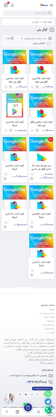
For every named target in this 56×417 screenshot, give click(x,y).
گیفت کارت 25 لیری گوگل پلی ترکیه (41, 80)
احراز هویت (50, 321)
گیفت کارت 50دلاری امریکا (41, 215)
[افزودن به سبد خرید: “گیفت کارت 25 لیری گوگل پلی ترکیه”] (37, 87)
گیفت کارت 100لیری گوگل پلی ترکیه (41, 123)
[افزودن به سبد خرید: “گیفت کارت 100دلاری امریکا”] (5, 178)
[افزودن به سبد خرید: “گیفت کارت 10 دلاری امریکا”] (31, 275)
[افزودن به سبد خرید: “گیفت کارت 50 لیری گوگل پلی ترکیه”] (10, 87)
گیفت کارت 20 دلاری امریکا (14, 215)
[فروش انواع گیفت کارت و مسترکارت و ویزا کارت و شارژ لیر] (44, 5)
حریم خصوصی (49, 328)
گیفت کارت (47, 22)
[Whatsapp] (48, 393)
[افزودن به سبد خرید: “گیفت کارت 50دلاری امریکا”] (31, 227)
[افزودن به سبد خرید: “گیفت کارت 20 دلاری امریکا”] (5, 227)
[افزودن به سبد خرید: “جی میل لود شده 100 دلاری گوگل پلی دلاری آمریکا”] (31, 178)
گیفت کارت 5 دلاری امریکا (14, 123)
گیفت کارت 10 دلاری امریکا (41, 263)
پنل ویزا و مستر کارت (47, 313)
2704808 (37, 382)
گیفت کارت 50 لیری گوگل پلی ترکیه (15, 80)
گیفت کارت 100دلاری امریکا (14, 167)
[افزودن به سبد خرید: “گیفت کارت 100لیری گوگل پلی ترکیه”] (37, 130)
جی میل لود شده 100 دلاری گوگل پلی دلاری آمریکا (41, 169)
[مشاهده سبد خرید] (6, 5)
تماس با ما (50, 332)
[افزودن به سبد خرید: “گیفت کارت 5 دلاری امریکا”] (10, 130)
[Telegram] (48, 401)
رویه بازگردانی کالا (48, 325)
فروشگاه (51, 309)
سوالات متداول (49, 317)
